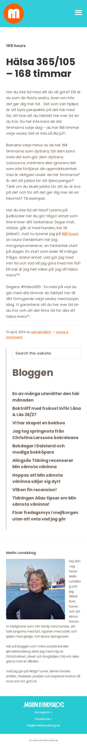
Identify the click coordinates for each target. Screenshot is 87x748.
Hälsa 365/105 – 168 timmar (40, 67)
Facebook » (43, 719)
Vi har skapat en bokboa (38, 423)
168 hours (70, 233)
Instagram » (43, 712)
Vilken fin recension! (34, 490)
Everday (53, 740)
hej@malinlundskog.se (43, 725)
